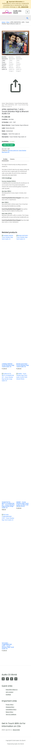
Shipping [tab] (12, 159)
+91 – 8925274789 (23, 7)
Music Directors (10, 103)
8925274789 (16, 730)
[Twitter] (7, 678)
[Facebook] (11, 678)
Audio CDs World (17, 12)
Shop (7, 22)
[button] (27, 18)
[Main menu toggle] (27, 12)
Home (3, 22)
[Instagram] (3, 678)
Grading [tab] (5, 159)
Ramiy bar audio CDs (13, 150)
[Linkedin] (15, 678)
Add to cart (8, 145)
